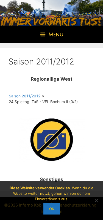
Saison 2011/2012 (24, 96)
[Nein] (96, 200)
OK (51, 209)
